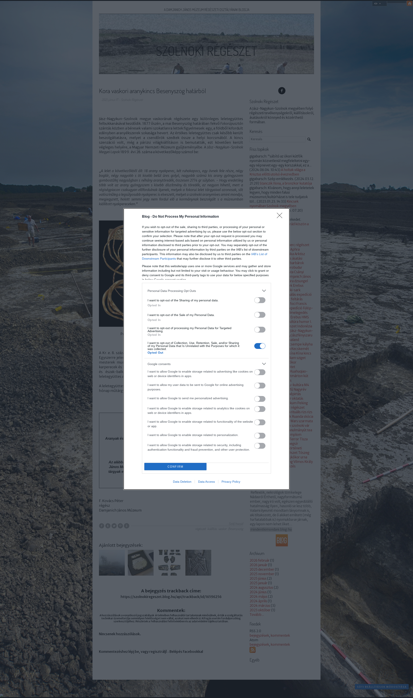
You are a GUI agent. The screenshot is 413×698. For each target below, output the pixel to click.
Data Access (206, 481)
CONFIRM (175, 466)
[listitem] (206, 290)
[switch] (259, 300)
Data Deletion (182, 481)
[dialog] (206, 349)
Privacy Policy (231, 481)
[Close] (281, 217)
